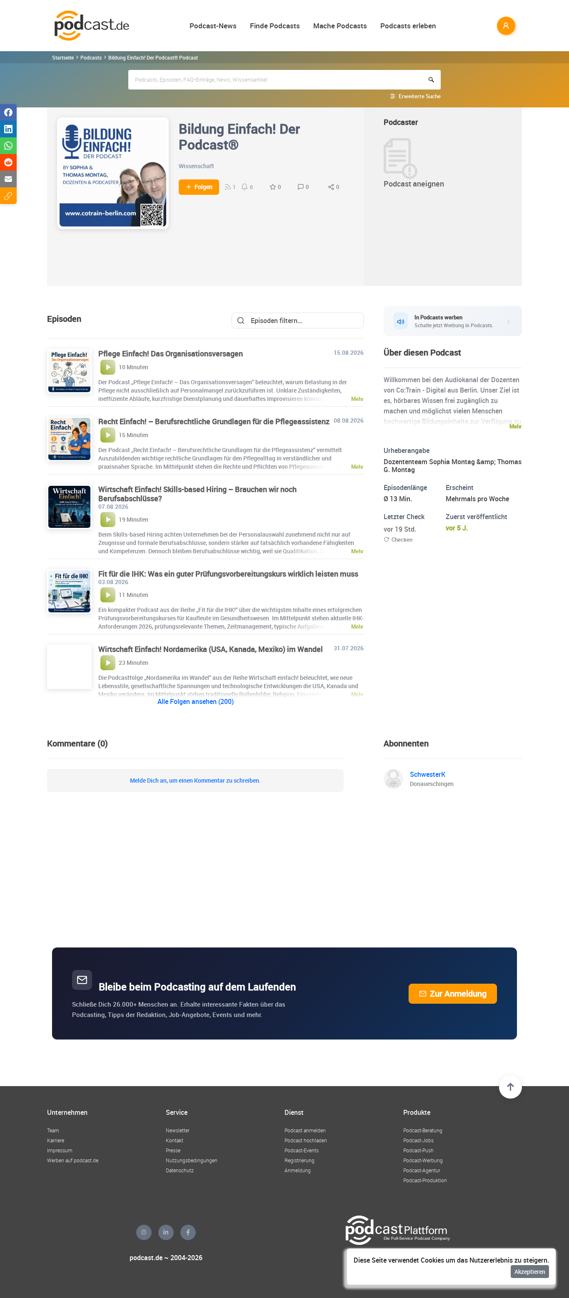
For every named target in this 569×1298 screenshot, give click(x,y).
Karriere (55, 1140)
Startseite (63, 57)
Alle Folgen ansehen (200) (195, 701)
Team (53, 1130)
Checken (402, 539)
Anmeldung (297, 1170)
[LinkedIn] (166, 1232)
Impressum (59, 1150)
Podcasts (91, 57)
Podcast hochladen (305, 1140)
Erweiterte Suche (420, 96)
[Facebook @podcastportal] (188, 1232)
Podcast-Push (418, 1150)
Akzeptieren (529, 1272)
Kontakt (174, 1140)
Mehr (515, 426)
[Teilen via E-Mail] (8, 179)
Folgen (203, 187)
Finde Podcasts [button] (275, 25)
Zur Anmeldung (458, 993)
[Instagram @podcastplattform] (144, 1232)
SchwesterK (427, 774)
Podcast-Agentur (421, 1170)
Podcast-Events (301, 1150)
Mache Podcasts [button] (340, 25)
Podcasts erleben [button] (408, 25)
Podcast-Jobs (418, 1140)
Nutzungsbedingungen (191, 1160)
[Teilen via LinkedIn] (8, 129)
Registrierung (299, 1160)
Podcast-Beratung (422, 1130)
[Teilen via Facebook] (8, 112)
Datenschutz (180, 1170)
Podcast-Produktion (425, 1180)
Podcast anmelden (305, 1130)
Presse (173, 1150)
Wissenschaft (196, 166)
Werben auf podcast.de (72, 1160)
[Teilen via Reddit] (8, 162)
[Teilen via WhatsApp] (8, 145)
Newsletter (178, 1130)
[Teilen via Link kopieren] (8, 195)
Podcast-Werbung (423, 1160)
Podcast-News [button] (213, 25)
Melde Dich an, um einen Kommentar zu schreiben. (195, 780)
